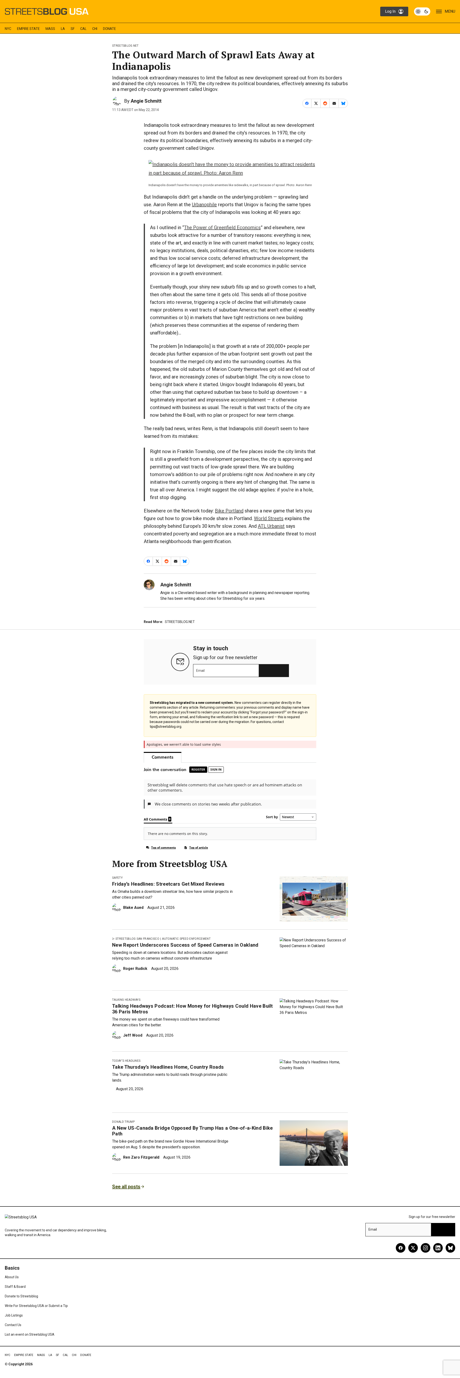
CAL (83, 29)
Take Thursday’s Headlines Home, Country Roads (168, 1067)
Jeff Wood (132, 1035)
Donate (109, 29)
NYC (8, 29)
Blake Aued (133, 907)
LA (63, 29)
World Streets (268, 518)
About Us (12, 1277)
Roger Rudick (135, 968)
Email (200, 670)
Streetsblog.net (125, 45)
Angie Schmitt (146, 101)
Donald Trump (123, 1121)
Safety (117, 877)
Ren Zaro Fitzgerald (141, 1157)
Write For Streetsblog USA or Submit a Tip (36, 1306)
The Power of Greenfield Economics (222, 227)
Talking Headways (126, 999)
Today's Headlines (126, 1060)
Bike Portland (229, 511)
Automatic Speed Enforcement (186, 938)
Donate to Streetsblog (21, 1296)
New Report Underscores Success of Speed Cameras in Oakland (185, 945)
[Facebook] (400, 1248)
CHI (94, 29)
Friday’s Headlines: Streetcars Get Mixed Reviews (168, 884)
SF (73, 29)
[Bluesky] (450, 1248)
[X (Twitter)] (413, 1248)
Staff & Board (15, 1287)
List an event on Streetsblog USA (29, 1334)
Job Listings (14, 1315)
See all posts (126, 1186)
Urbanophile (204, 204)
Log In (390, 11)
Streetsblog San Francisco (137, 938)
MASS (50, 29)
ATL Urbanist (271, 526)
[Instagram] (425, 1248)
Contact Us (13, 1325)
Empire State (28, 29)
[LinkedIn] (438, 1248)
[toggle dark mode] (422, 11)
